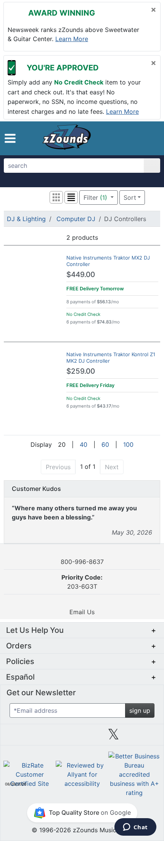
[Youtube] (145, 737)
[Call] (148, 138)
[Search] (152, 165)
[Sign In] (133, 138)
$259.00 (80, 371)
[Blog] (19, 737)
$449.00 (80, 275)
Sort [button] (130, 197)
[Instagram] (82, 737)
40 (83, 444)
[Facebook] (50, 737)
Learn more (71, 39)
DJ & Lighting (26, 219)
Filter (95, 197)
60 (105, 444)
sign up (139, 710)
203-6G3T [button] (82, 581)
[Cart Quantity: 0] (116, 138)
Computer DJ (75, 219)
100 (128, 444)
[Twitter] (113, 737)
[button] (10, 138)
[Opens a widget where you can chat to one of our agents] (135, 827)
